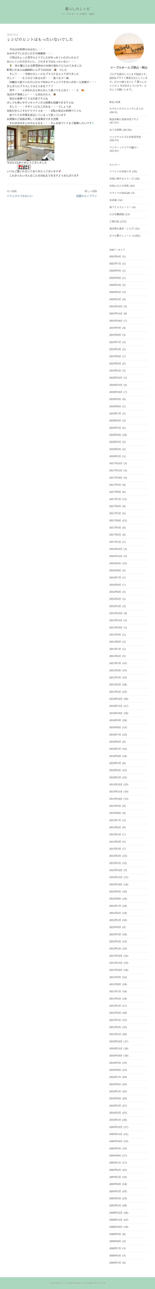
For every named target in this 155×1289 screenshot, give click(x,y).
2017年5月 (115, 513)
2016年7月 (115, 577)
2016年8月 (115, 570)
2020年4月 (115, 278)
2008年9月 (115, 1234)
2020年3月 (115, 285)
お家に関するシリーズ (121, 179)
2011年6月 (115, 999)
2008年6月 (115, 1255)
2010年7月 (115, 1077)
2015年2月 (115, 684)
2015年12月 (115, 613)
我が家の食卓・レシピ (121, 229)
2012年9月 (115, 891)
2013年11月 (115, 792)
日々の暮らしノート (120, 236)
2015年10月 (115, 627)
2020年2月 (115, 292)
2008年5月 (115, 1263)
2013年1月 (115, 863)
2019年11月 (115, 313)
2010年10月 (115, 1056)
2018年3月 (115, 442)
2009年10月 (115, 1141)
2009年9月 (115, 1148)
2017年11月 (115, 470)
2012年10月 (115, 884)
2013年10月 (115, 799)
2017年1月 (115, 542)
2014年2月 (115, 770)
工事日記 (114, 221)
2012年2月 (115, 941)
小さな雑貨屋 (116, 214)
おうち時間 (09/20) (120, 130)
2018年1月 (115, 456)
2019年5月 (115, 349)
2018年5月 (115, 428)
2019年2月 (115, 363)
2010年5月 (115, 1091)
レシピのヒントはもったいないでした (40, 39)
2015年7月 (115, 649)
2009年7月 (115, 1163)
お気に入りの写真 (119, 186)
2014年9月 (115, 720)
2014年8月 (115, 727)
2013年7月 (115, 820)
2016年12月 (115, 549)
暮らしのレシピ (77, 9)
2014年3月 (115, 763)
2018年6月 (115, 420)
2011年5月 (115, 1006)
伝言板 (113, 200)
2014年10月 (115, 713)
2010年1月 (115, 1120)
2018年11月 (115, 385)
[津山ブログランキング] (23, 167)
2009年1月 (115, 1205)
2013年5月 (115, 834)
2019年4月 (115, 356)
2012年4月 (115, 927)
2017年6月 (115, 506)
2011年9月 (115, 977)
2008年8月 (115, 1241)
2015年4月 (115, 670)
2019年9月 (115, 328)
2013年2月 (115, 856)
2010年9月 (115, 1063)
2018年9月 (115, 399)
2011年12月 (115, 956)
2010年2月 (115, 1113)
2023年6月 (115, 256)
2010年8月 (115, 1070)
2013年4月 (115, 842)
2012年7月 (115, 906)
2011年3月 (115, 1020)
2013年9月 (115, 806)
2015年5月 (115, 663)
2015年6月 (115, 656)
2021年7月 (115, 264)
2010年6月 (115, 1084)
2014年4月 (115, 756)
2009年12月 (115, 1127)
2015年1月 (115, 692)
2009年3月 (115, 1191)
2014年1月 (115, 777)
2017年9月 (115, 485)
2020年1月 (115, 299)
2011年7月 (115, 991)
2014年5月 (115, 749)
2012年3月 (115, 934)
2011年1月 (115, 1034)
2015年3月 (115, 677)
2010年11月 (115, 1048)
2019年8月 (115, 335)
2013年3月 (115, 849)
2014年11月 (115, 706)
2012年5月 (115, 920)
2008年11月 (115, 1220)
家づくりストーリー (120, 207)
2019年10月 (115, 321)
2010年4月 (115, 1098)
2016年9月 (115, 563)
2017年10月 (115, 478)
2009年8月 (115, 1156)
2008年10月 (115, 1227)
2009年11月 (115, 1134)
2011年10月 (115, 970)
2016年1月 (115, 606)
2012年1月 (115, 948)
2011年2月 (115, 1027)
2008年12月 (115, 1213)
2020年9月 (115, 271)
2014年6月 (115, 742)
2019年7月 (115, 342)
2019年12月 (115, 306)
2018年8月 (115, 406)
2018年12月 (115, 378)
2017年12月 (115, 463)
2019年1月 (115, 371)
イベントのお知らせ (120, 171)
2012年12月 (115, 870)
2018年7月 (115, 413)
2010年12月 (115, 1041)
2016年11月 (115, 556)
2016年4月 (115, 592)
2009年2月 (115, 1198)
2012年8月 (115, 899)
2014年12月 (115, 699)
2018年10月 (115, 392)
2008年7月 (115, 1248)
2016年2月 (115, 599)
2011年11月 (115, 963)
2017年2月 (115, 535)
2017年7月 (115, 499)
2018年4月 (115, 435)
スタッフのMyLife (119, 193)
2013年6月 (115, 827)
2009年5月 (115, 1177)
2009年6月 (115, 1170)
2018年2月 (115, 449)
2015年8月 (115, 642)
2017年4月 (115, 520)
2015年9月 (115, 635)
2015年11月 (115, 620)
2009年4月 (115, 1184)
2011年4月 (115, 1013)
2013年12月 (115, 784)
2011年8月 (115, 984)
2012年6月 (115, 913)
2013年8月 (115, 813)
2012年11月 (115, 877)
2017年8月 (115, 492)
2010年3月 (115, 1106)
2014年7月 (115, 735)
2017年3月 (115, 528)
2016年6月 (115, 585)
